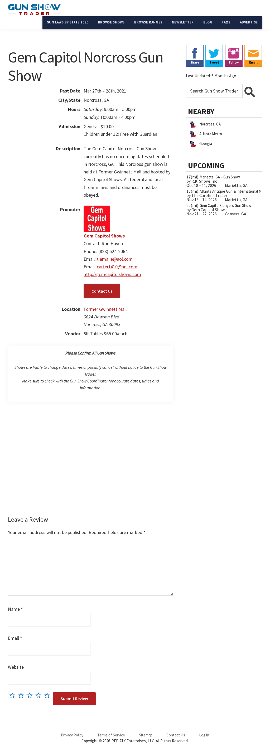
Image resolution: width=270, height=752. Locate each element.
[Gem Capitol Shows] (97, 209)
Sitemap (145, 735)
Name (15, 609)
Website (16, 667)
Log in (204, 735)
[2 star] (22, 695)
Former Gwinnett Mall (105, 309)
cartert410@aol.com (117, 267)
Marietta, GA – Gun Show (220, 176)
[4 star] (39, 695)
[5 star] (48, 695)
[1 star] (13, 695)
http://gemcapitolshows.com (112, 274)
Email (15, 638)
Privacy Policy (72, 735)
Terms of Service (111, 735)
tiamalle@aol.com (115, 259)
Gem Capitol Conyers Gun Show (225, 205)
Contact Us (101, 291)
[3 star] (31, 695)
